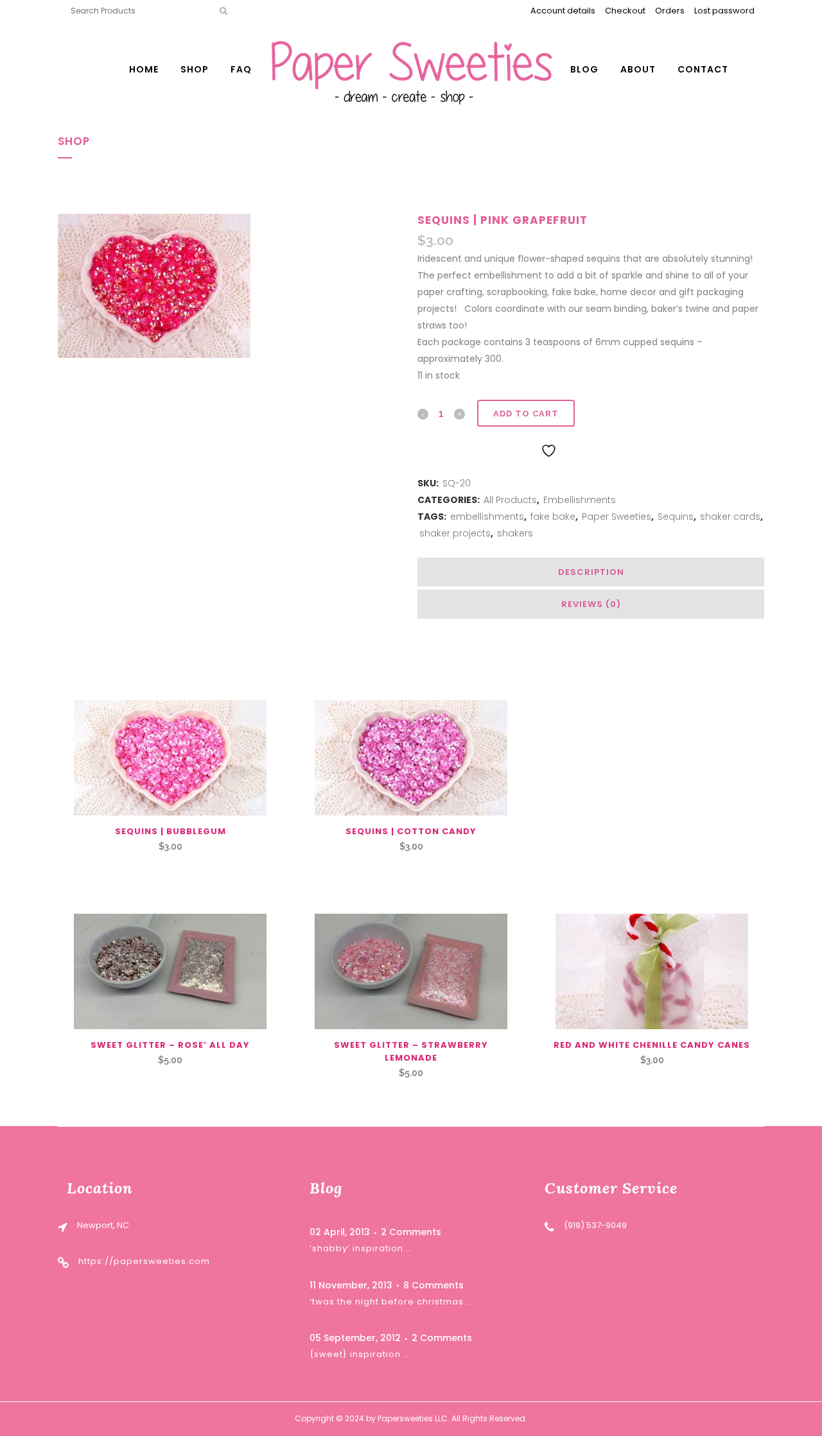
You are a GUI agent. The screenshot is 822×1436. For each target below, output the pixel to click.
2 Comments (411, 1232)
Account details (562, 10)
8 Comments (433, 1285)
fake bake (552, 516)
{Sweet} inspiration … (360, 1354)
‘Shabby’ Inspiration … (361, 1248)
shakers (515, 533)
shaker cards (730, 516)
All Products (510, 499)
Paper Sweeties (616, 516)
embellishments (487, 516)
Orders (670, 10)
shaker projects (455, 533)
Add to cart (526, 413)
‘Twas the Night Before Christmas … (391, 1301)
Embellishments (579, 499)
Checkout (625, 10)
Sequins (676, 516)
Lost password (724, 10)
